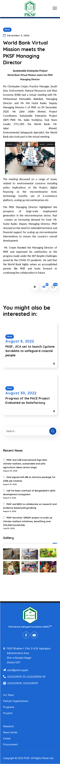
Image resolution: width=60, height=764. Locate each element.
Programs (8, 707)
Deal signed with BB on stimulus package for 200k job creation (29, 479)
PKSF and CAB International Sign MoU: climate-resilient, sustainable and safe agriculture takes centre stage (25, 464)
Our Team (8, 695)
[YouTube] (34, 635)
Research (8, 726)
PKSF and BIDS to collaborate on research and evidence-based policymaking (30, 506)
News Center (10, 732)
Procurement (10, 744)
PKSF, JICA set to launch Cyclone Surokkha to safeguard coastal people (30, 351)
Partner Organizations (15, 701)
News (7, 29)
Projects (8, 713)
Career (7, 738)
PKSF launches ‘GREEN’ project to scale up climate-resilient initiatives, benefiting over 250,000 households (27, 521)
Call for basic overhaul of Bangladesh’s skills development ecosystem (29, 492)
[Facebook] (26, 635)
